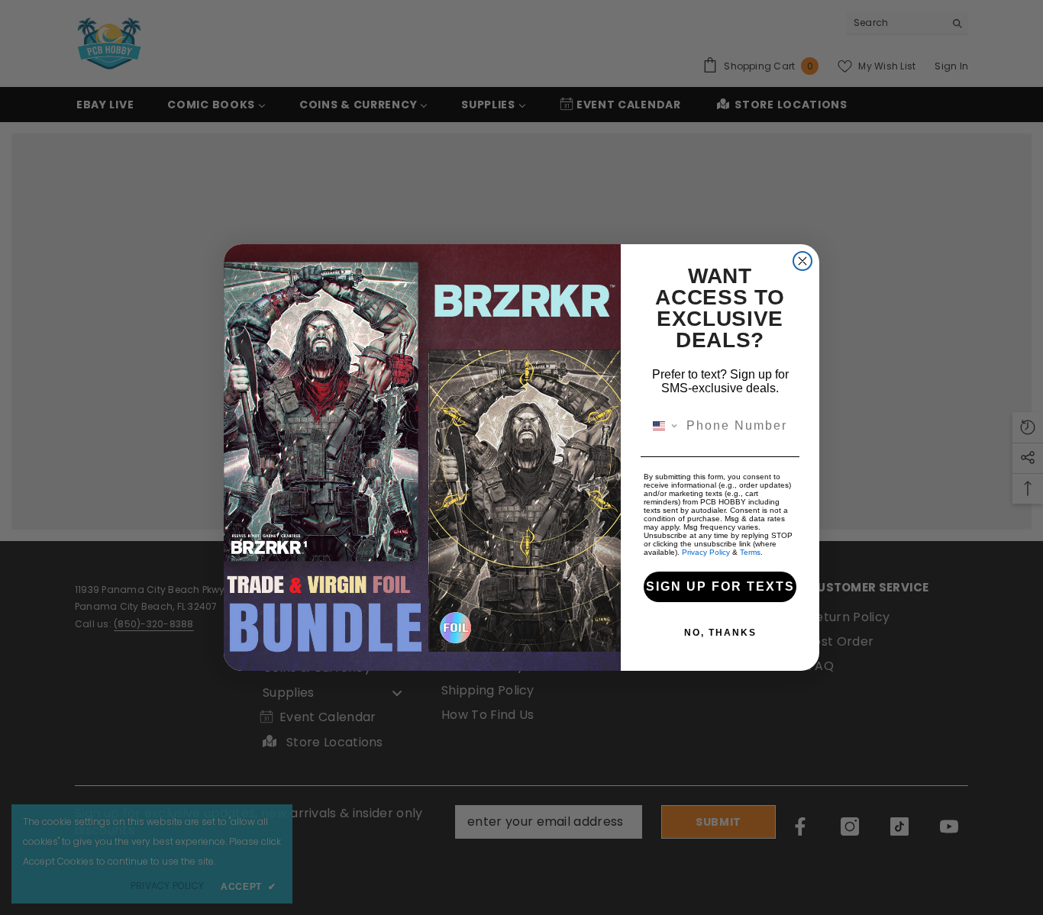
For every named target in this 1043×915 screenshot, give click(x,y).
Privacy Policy (706, 552)
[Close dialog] (802, 261)
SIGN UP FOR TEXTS (720, 586)
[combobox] (661, 425)
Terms (750, 552)
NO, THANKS (720, 632)
